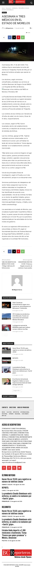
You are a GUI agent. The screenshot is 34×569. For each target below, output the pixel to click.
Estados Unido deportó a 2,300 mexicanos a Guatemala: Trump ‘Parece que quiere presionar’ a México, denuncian (14, 534)
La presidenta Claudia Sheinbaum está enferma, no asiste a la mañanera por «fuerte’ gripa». (16, 496)
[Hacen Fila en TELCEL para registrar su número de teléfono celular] (6, 350)
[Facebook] (10, 37)
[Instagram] (9, 468)
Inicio (3, 8)
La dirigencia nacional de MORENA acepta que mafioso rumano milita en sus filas (21, 327)
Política (4, 540)
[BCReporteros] (3, 28)
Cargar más (16, 390)
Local (4, 490)
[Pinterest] (18, 37)
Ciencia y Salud (7, 484)
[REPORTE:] (6, 360)
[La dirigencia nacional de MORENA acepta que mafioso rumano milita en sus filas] (6, 328)
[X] (14, 37)
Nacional (8, 8)
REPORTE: (15, 358)
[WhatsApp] (23, 37)
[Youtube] (19, 468)
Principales (5, 501)
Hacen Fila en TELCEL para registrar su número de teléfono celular (21, 350)
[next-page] (6, 335)
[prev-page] (3, 335)
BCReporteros (9, 28)
